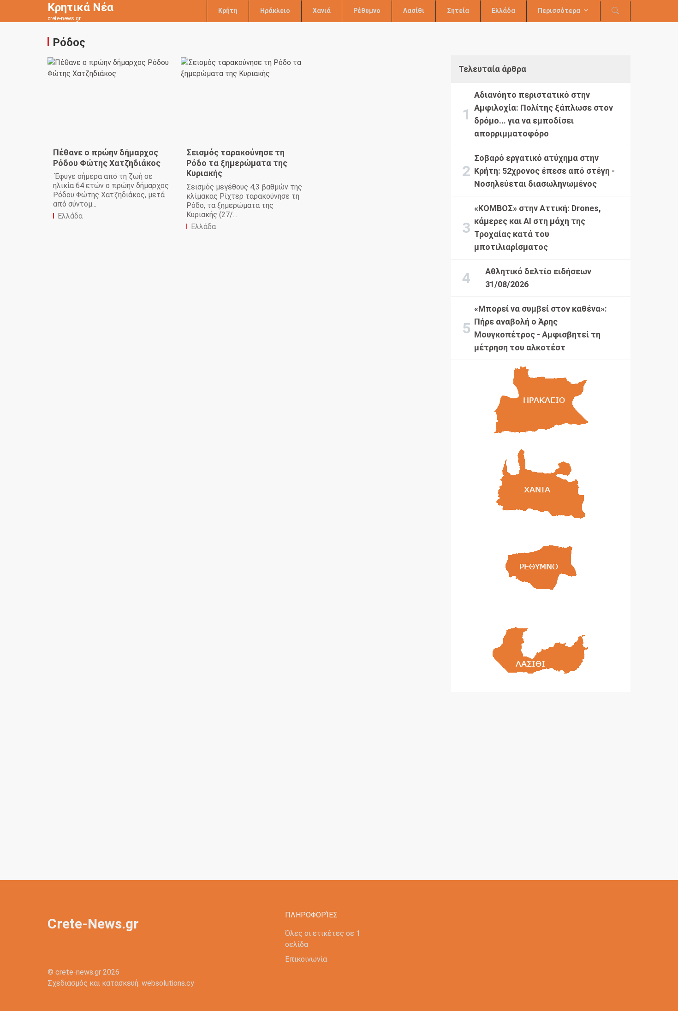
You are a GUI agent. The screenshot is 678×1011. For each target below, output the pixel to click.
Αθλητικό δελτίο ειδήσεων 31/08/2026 (538, 277)
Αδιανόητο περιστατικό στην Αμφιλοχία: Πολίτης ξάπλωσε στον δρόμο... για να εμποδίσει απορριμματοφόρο (543, 114)
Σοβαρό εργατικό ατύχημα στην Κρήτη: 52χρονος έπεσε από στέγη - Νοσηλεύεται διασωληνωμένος (544, 171)
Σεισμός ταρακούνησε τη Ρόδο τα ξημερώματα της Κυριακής (236, 163)
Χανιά (322, 10)
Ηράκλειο (275, 10)
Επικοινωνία (306, 959)
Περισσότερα (559, 10)
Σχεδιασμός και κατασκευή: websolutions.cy (121, 983)
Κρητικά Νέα (80, 7)
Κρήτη (228, 10)
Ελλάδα (503, 10)
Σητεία (458, 10)
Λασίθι (413, 10)
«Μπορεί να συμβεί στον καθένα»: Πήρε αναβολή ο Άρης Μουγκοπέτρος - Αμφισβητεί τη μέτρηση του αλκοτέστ (540, 328)
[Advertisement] (540, 778)
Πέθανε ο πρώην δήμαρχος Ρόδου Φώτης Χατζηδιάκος (107, 158)
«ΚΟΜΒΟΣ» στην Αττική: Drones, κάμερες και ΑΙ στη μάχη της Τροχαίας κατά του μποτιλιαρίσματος (537, 227)
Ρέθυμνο (367, 10)
